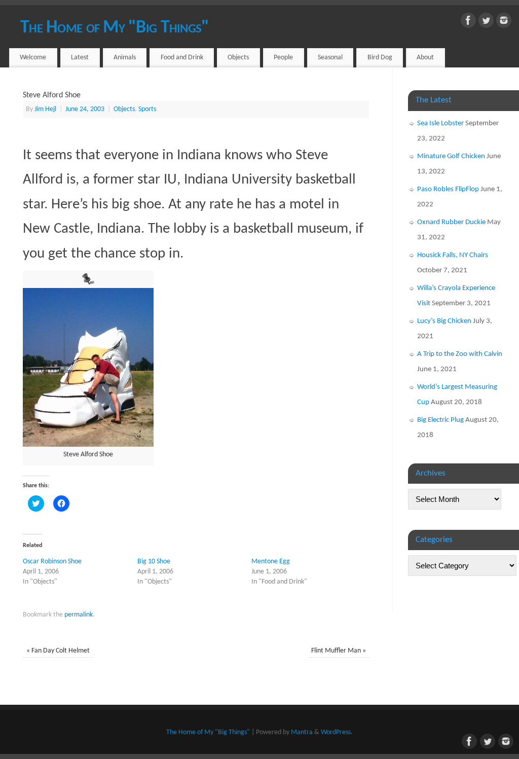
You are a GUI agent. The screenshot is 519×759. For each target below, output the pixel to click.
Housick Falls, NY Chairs (452, 255)
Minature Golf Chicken (451, 156)
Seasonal (330, 57)
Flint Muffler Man (338, 650)
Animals (125, 57)
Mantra (302, 732)
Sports (147, 109)
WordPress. (337, 732)
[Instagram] (503, 23)
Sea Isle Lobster (440, 123)
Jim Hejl (45, 109)
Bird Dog (379, 57)
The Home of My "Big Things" (114, 28)
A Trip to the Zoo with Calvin (459, 354)
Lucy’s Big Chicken (444, 321)
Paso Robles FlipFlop (448, 189)
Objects (238, 57)
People (283, 57)
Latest (80, 57)
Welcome (33, 57)
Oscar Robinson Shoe (52, 561)
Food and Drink (182, 57)
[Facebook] (468, 23)
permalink (78, 614)
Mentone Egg (270, 561)
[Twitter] (486, 23)
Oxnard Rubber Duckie (451, 222)
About (425, 57)
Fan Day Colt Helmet (58, 650)
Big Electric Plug (440, 420)
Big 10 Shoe (153, 561)
